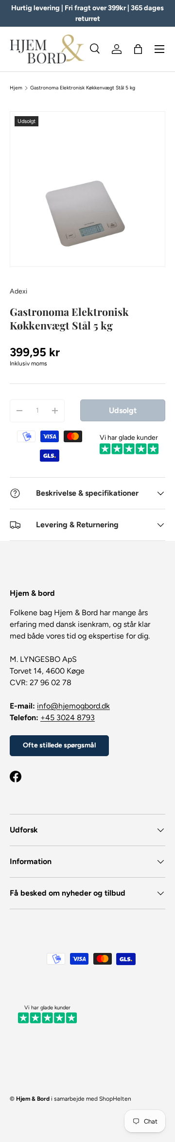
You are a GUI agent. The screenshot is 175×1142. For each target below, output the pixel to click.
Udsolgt (123, 410)
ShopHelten (115, 1098)
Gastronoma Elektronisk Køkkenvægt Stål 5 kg (82, 88)
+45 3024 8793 (67, 717)
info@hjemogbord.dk (73, 705)
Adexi (18, 291)
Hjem (16, 88)
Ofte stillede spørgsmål (59, 745)
